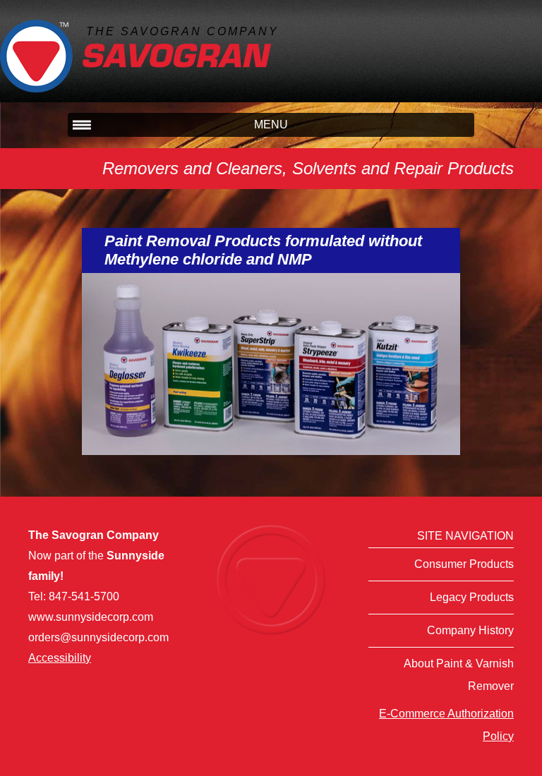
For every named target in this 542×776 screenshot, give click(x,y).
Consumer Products (464, 564)
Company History (470, 630)
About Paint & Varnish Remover (459, 674)
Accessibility (59, 658)
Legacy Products (472, 597)
